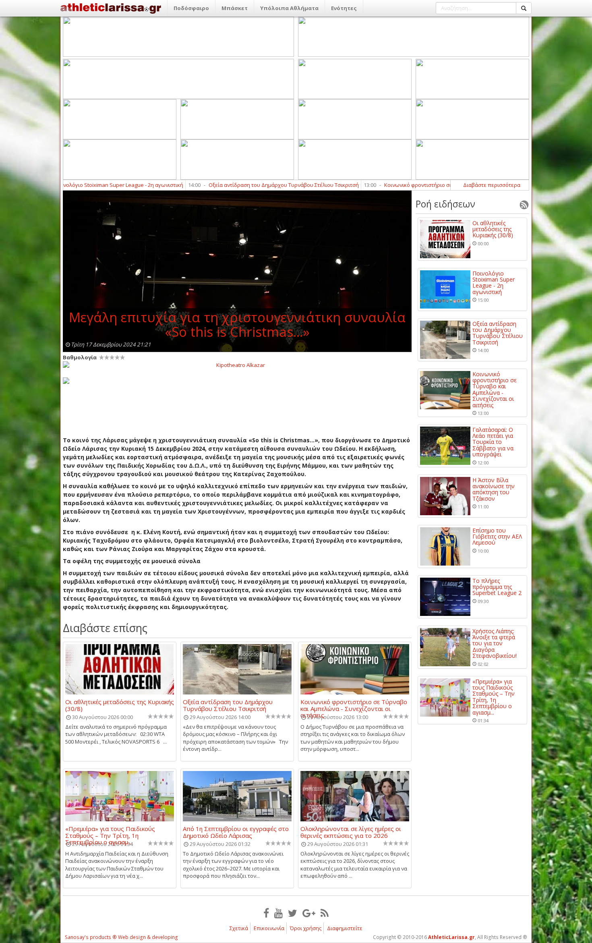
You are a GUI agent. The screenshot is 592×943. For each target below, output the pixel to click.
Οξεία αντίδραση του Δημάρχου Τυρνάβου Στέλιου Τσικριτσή (244, 185)
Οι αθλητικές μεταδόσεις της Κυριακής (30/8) (119, 704)
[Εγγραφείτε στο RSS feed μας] (325, 913)
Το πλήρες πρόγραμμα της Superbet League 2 (497, 587)
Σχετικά (239, 928)
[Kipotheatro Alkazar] (237, 364)
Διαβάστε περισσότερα (491, 185)
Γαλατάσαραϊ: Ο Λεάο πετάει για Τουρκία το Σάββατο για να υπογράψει (492, 442)
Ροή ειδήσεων (445, 203)
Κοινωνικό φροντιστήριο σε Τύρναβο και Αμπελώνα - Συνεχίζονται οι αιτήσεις (440, 185)
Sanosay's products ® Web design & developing (121, 937)
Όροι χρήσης (305, 928)
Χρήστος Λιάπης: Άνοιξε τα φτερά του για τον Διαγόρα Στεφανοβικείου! (494, 643)
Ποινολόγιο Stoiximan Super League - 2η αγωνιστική (79, 185)
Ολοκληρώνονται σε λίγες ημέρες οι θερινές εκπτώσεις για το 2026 (350, 831)
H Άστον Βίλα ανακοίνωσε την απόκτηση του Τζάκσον (493, 489)
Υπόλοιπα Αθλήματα (289, 8)
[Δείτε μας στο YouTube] (278, 913)
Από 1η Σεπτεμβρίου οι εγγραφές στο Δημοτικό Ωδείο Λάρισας (236, 831)
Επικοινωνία (269, 928)
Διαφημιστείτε (344, 928)
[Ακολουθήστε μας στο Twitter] (292, 913)
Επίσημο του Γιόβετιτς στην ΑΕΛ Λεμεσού (497, 536)
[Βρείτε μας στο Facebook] (266, 913)
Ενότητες (344, 8)
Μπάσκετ (234, 8)
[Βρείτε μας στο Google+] (308, 913)
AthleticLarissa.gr (451, 937)
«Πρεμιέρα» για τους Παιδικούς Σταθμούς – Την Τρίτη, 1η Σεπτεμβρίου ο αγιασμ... (110, 831)
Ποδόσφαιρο (191, 8)
